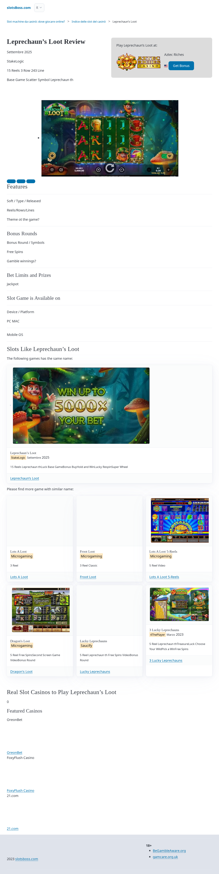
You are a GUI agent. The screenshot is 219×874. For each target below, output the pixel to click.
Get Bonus (181, 65)
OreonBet (14, 752)
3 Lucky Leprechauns (165, 660)
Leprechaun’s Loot (24, 478)
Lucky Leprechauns (95, 671)
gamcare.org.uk (165, 856)
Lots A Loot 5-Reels (164, 577)
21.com (12, 828)
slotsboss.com (26, 859)
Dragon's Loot (21, 671)
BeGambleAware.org (169, 850)
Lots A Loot (19, 577)
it (37, 7)
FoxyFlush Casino (20, 790)
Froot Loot (88, 577)
